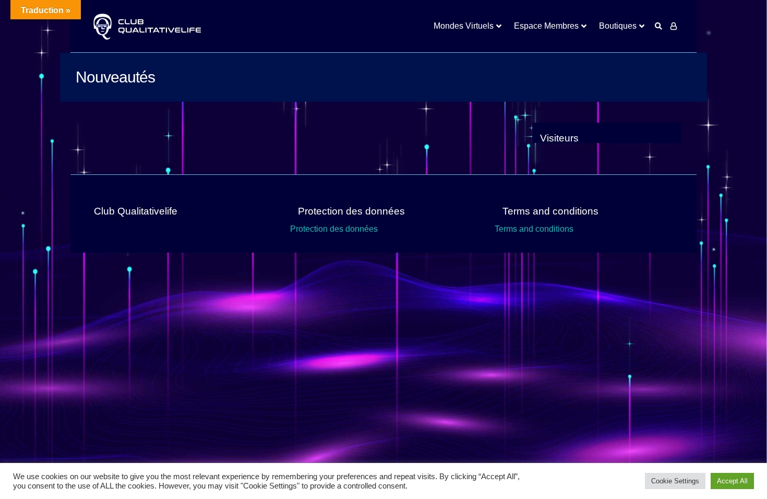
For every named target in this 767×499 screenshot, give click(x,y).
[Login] (673, 26)
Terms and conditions (534, 228)
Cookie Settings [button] (675, 481)
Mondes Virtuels (464, 25)
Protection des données (334, 228)
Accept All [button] (732, 481)
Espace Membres (546, 25)
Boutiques (618, 25)
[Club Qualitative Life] (146, 26)
